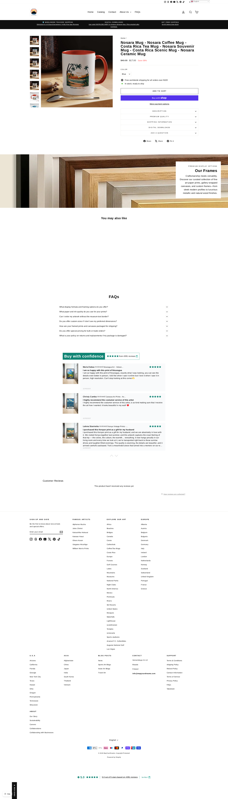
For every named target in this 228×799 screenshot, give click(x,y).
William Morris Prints (81, 548)
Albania (144, 524)
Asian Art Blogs (104, 669)
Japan (66, 669)
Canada (110, 536)
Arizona (33, 660)
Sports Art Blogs (104, 665)
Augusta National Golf (115, 645)
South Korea (69, 677)
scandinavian (112, 625)
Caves (109, 540)
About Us (125, 12)
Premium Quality (159, 116)
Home (91, 12)
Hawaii (32, 685)
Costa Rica (111, 552)
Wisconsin (34, 705)
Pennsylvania (35, 697)
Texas (32, 681)
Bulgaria (144, 536)
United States (112, 609)
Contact (112, 12)
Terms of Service (173, 677)
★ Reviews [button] (14, 790)
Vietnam (67, 685)
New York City (35, 677)
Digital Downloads (159, 127)
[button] (111, 456)
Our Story (33, 716)
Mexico (109, 593)
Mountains (111, 573)
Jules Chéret (78, 528)
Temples (110, 629)
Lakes (109, 569)
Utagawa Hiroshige (80, 544)
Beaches (110, 528)
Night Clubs (111, 585)
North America (112, 589)
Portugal (144, 581)
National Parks (112, 581)
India (66, 673)
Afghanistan (68, 660)
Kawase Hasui (78, 536)
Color (124, 69)
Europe (109, 556)
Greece (144, 589)
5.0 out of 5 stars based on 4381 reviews (120, 777)
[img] (113, 356)
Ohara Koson (78, 540)
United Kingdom (147, 577)
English (196, 1)
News (100, 660)
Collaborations (35, 728)
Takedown (171, 689)
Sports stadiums (113, 637)
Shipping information (159, 122)
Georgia (33, 673)
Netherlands (146, 561)
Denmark (144, 540)
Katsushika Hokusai (80, 532)
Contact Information (175, 673)
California (33, 665)
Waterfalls (111, 617)
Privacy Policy (172, 681)
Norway (144, 565)
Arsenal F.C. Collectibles (116, 641)
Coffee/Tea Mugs (113, 548)
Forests (110, 561)
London (144, 556)
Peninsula (111, 597)
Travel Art (102, 673)
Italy (142, 548)
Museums (110, 577)
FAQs (137, 12)
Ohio (31, 689)
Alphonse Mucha (79, 524)
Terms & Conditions (174, 660)
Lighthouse (111, 621)
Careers (33, 724)
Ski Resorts (111, 605)
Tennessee (34, 701)
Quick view (50, 263)
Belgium (144, 532)
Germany (144, 544)
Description (159, 111)
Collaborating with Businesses (42, 732)
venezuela (111, 633)
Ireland (144, 552)
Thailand (67, 681)
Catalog (101, 12)
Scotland (144, 569)
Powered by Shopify (114, 757)
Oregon (33, 693)
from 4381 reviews (127, 356)
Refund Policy (172, 669)
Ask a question (159, 133)
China (66, 665)
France (144, 585)
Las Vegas (111, 649)
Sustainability (35, 720)
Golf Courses (112, 565)
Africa (109, 524)
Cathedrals (111, 544)
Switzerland (145, 573)
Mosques (110, 613)
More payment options (159, 104)
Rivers (109, 601)
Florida (32, 669)
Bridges (110, 532)
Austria (144, 528)
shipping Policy (173, 665)
